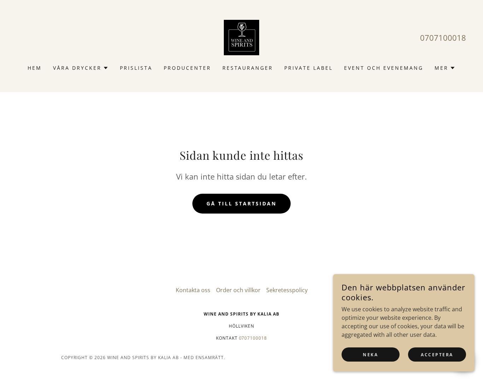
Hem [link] (35, 67)
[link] (241, 37)
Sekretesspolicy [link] (287, 290)
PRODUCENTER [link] (187, 67)
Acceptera (437, 355)
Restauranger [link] (247, 67)
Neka (370, 355)
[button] (81, 68)
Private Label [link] (308, 67)
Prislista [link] (136, 67)
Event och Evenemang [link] (383, 67)
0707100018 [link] (443, 37)
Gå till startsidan (241, 203)
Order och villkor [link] (238, 290)
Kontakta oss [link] (193, 290)
